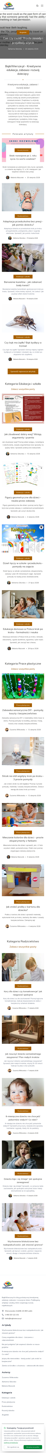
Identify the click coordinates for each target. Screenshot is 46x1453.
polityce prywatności (11, 1442)
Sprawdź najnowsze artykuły (23, 371)
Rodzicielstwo (23, 216)
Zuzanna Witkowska (10, 1377)
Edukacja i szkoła (23, 277)
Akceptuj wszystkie (32, 1447)
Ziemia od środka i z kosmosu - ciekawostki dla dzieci (23, 1366)
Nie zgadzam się (13, 1447)
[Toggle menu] (42, 5)
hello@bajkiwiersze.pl (13, 1318)
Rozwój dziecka (22, 150)
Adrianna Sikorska (9, 1382)
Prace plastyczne (23, 705)
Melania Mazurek (8, 1386)
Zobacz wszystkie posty (23, 389)
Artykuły (6, 1325)
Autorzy (6, 1372)
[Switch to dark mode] (37, 6)
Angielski (23, 32)
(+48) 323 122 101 (12, 1315)
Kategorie (7, 1392)
